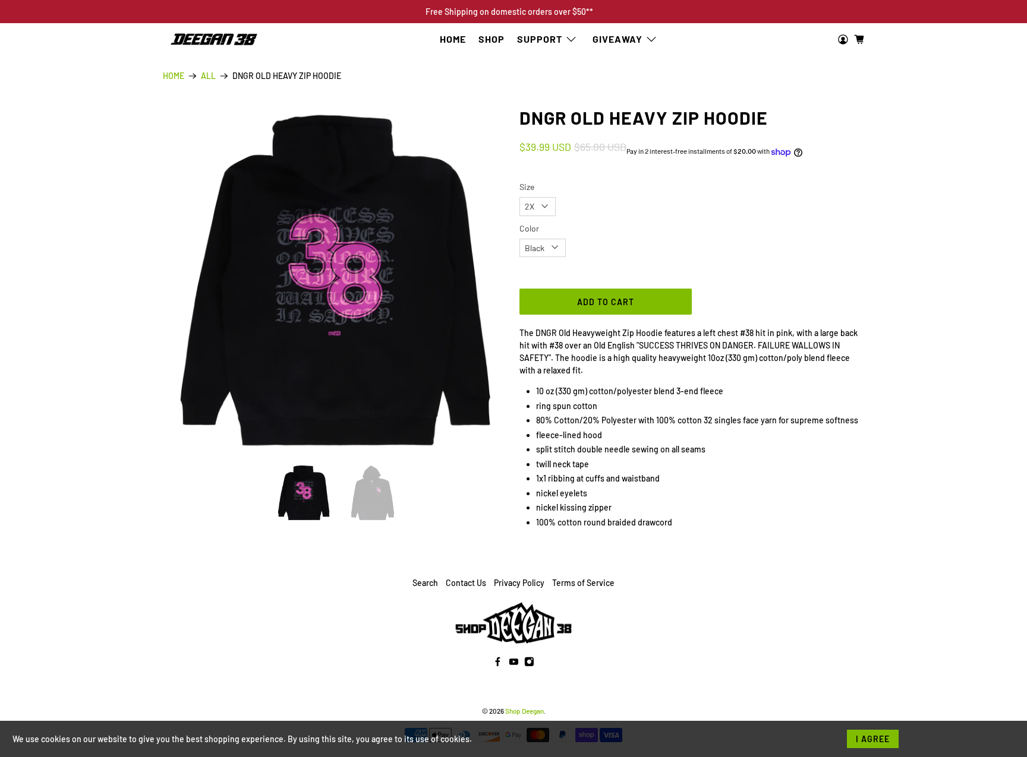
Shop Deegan (524, 711)
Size (526, 187)
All (208, 76)
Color (529, 228)
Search (425, 583)
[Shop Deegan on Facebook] (498, 663)
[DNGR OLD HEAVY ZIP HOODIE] (335, 280)
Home (453, 39)
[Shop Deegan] (214, 39)
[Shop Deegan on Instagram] (529, 663)
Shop (491, 39)
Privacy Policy (519, 583)
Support (539, 39)
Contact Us (466, 583)
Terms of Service (583, 583)
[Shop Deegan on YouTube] (514, 663)
